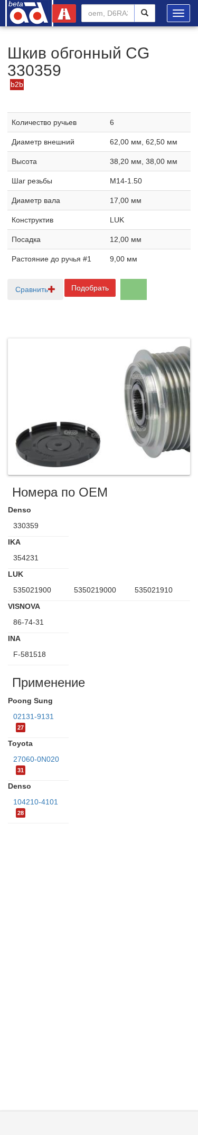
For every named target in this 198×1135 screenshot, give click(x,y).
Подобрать (90, 288)
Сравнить (31, 289)
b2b (17, 84)
